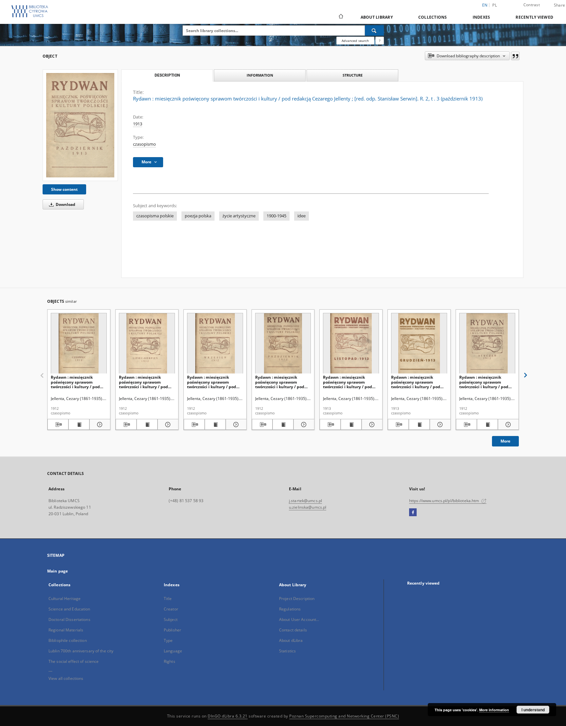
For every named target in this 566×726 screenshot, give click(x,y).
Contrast (531, 5)
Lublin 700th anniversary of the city (80, 651)
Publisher (172, 630)
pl (494, 5)
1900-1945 (276, 216)
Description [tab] (167, 75)
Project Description (296, 598)
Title (168, 598)
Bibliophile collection (67, 640)
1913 (137, 124)
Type (168, 640)
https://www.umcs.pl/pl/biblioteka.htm (444, 500)
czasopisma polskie (155, 216)
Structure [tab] (353, 75)
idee (301, 216)
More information (494, 709)
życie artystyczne (238, 216)
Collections (432, 17)
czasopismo (144, 144)
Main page (57, 571)
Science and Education (69, 609)
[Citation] (515, 56)
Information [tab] (260, 75)
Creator (171, 609)
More (505, 441)
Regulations (290, 609)
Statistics (287, 651)
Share (559, 5)
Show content (64, 189)
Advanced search (355, 40)
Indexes (481, 17)
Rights (169, 661)
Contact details (293, 630)
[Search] (374, 30)
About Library (377, 17)
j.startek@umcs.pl (305, 500)
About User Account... (299, 619)
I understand (533, 710)
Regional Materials (65, 630)
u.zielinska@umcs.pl (307, 507)
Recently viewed (534, 17)
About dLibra (291, 640)
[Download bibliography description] (58, 424)
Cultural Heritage (64, 598)
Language (173, 651)
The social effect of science (73, 661)
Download (65, 204)
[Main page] (340, 17)
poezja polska (198, 216)
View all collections (65, 678)
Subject (171, 619)
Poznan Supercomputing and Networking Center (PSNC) (344, 716)
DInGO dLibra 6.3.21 (228, 716)
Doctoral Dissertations (69, 619)
